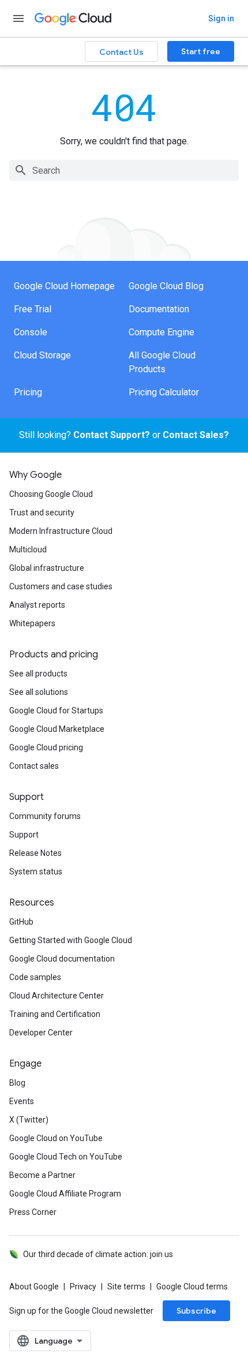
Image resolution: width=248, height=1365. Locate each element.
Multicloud (28, 549)
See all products (38, 673)
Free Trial (32, 309)
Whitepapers (32, 623)
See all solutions (38, 692)
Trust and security (41, 512)
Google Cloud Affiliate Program (65, 1193)
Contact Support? (111, 434)
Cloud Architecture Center (56, 995)
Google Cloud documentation (62, 958)
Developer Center (41, 1032)
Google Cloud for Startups (56, 710)
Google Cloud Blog (166, 286)
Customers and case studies (60, 586)
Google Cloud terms (192, 1286)
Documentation (159, 309)
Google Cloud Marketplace (56, 729)
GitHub (21, 921)
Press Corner (33, 1212)
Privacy (83, 1286)
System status (35, 871)
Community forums (45, 816)
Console (30, 332)
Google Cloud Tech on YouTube (65, 1156)
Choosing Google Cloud (51, 494)
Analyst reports (37, 604)
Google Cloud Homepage (64, 286)
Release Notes (35, 853)
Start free (200, 51)
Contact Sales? (196, 434)
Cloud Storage (42, 355)
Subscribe (196, 1311)
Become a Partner (42, 1175)
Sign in (221, 18)
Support (24, 834)
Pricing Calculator (164, 392)
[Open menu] (18, 18)
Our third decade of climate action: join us (98, 1254)
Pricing (28, 392)
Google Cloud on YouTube (56, 1138)
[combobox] (124, 170)
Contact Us (121, 52)
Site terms (126, 1286)
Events (21, 1101)
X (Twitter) (28, 1119)
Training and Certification (54, 1014)
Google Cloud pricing (46, 747)
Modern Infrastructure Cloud (60, 531)
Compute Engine (161, 332)
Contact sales (34, 766)
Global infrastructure (46, 568)
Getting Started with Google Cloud (70, 940)
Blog (17, 1082)
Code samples (35, 977)
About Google (34, 1286)
